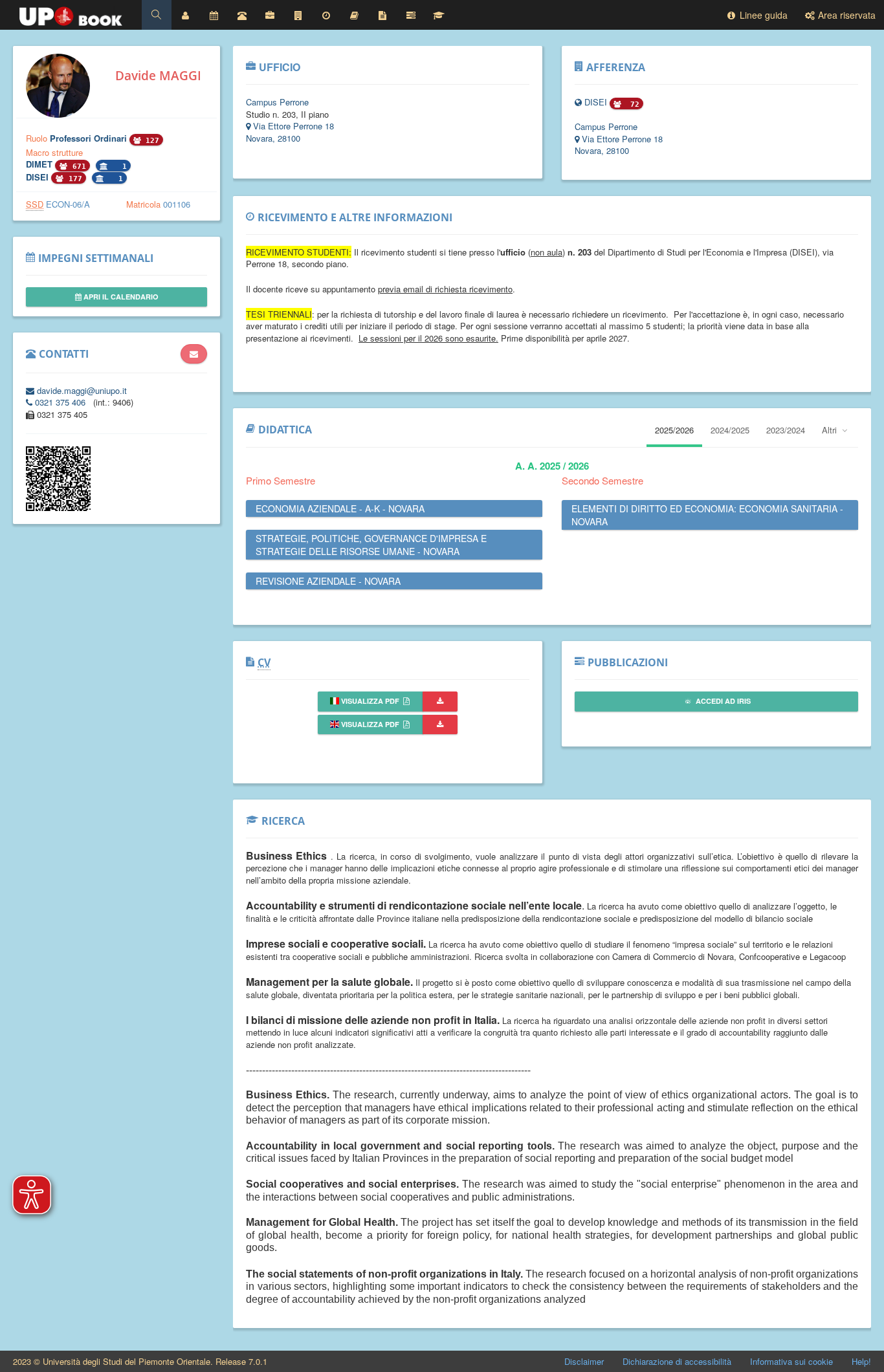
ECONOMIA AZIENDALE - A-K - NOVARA (340, 508)
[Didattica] (354, 15)
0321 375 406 (60, 402)
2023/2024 (785, 430)
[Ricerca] (439, 15)
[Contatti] (242, 15)
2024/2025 (730, 430)
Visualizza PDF (370, 701)
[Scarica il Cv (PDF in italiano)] (440, 701)
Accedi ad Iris (722, 701)
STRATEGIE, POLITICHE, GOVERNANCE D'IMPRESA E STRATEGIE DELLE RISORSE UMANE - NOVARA (371, 545)
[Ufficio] (270, 15)
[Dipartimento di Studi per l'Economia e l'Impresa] (579, 102)
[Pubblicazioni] (411, 15)
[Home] (71, 13)
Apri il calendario (120, 296)
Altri (830, 430)
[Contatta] (194, 354)
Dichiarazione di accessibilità (677, 1361)
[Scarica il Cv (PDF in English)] (440, 725)
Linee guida (762, 14)
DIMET (40, 164)
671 (77, 166)
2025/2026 (674, 430)
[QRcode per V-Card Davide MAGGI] (58, 507)
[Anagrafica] (185, 15)
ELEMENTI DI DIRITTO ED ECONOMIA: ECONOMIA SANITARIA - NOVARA (707, 515)
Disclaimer (584, 1361)
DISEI (38, 177)
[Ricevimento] (326, 15)
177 (73, 179)
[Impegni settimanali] (213, 15)
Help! (861, 1361)
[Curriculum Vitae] (382, 15)
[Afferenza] (298, 15)
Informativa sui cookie (791, 1361)
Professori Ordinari (89, 138)
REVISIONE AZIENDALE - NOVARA (328, 580)
